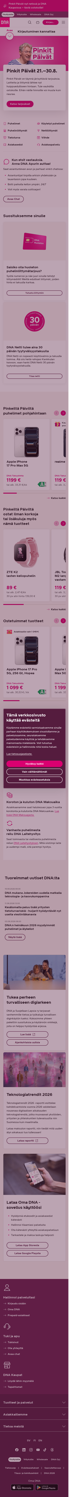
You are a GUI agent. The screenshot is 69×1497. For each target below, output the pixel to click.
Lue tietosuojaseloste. (19, 753)
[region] (34, 748)
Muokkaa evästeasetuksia (34, 779)
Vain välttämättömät (34, 771)
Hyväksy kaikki (35, 763)
